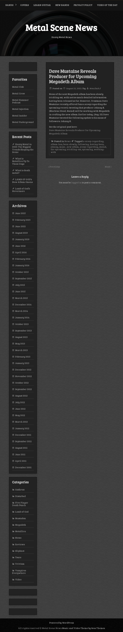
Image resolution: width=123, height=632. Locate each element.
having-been (97, 144)
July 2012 (20, 402)
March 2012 (21, 421)
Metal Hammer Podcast (20, 101)
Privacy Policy (83, 4)
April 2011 (20, 460)
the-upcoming (58, 149)
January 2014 (22, 317)
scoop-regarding (89, 146)
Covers (24, 4)
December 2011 (23, 434)
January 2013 (22, 363)
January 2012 (22, 428)
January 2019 (22, 239)
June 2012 (20, 408)
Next (108, 166)
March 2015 (21, 298)
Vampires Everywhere (19, 571)
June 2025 (20, 213)
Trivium (19, 563)
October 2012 (22, 382)
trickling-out (74, 149)
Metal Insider (19, 115)
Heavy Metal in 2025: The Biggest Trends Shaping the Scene (22, 148)
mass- (62, 146)
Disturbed (20, 496)
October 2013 (22, 324)
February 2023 (22, 219)
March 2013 (21, 350)
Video (18, 579)
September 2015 (23, 278)
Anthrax (20, 489)
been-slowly (70, 144)
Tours (18, 557)
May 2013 (20, 343)
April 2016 (21, 252)
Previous (55, 166)
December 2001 (23, 467)
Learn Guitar (42, 4)
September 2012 (23, 389)
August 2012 (21, 395)
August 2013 (21, 337)
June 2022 (20, 226)
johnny (54, 146)
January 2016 (22, 265)
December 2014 (23, 304)
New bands (62, 4)
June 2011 (20, 454)
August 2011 (21, 447)
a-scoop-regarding (93, 141)
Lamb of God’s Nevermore (21, 190)
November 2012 (23, 376)
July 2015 (20, 284)
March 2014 (21, 310)
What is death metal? (21, 171)
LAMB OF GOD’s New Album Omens (22, 180)
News (67, 141)
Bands (9, 4)
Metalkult (94, 88)
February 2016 (22, 258)
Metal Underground (23, 122)
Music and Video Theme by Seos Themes (83, 628)
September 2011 (23, 441)
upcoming (87, 149)
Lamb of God (21, 511)
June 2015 (20, 291)
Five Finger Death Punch (20, 504)
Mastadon (20, 518)
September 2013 (23, 330)
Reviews (20, 544)
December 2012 (23, 369)
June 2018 (20, 245)
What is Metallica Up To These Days (20, 161)
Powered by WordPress (61, 622)
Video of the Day (107, 4)
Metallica (20, 531)
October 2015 (22, 271)
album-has (56, 144)
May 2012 (20, 415)
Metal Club (18, 86)
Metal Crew (18, 93)
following (83, 144)
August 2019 (21, 232)
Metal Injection (20, 108)
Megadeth (20, 524)
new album (73, 146)
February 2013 (22, 356)
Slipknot (19, 550)
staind (102, 146)
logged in (76, 182)
